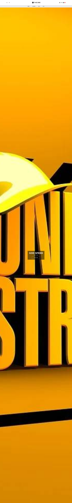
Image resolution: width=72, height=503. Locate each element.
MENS (28, 6)
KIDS (39, 6)
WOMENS (33, 6)
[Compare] (9, 2)
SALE (43, 6)
